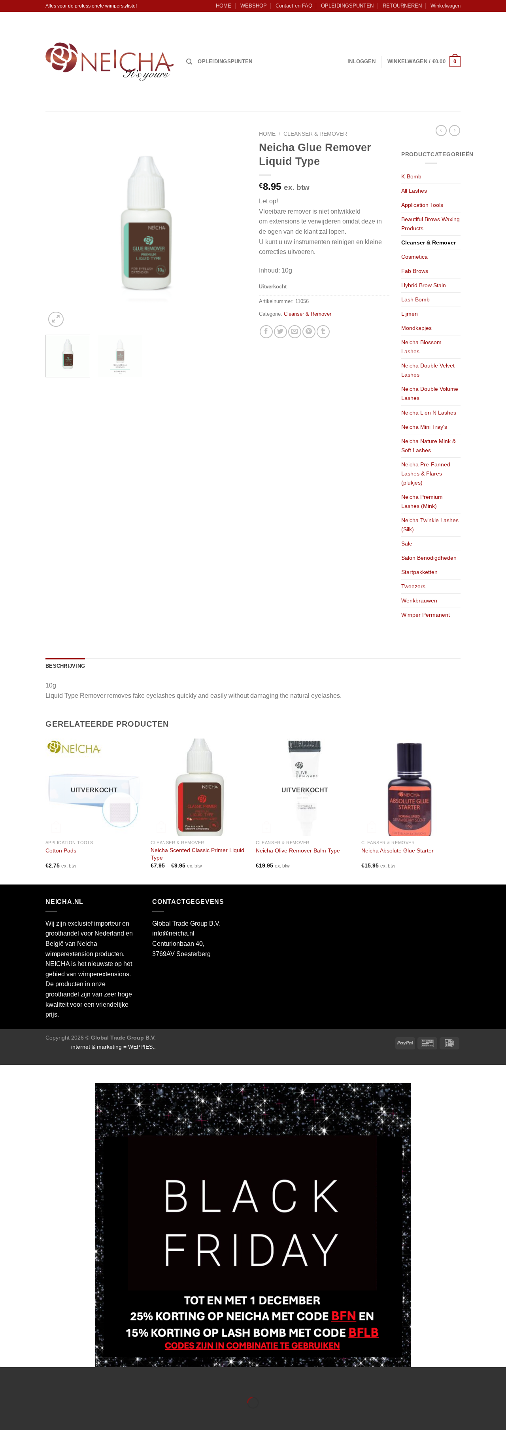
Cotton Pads (60, 850)
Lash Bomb (415, 299)
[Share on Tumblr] (323, 331)
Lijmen (409, 314)
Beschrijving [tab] (65, 666)
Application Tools (422, 205)
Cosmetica (414, 257)
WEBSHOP (253, 6)
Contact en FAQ (294, 6)
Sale (406, 543)
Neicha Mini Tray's (424, 427)
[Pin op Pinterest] (308, 331)
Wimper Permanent (425, 615)
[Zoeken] (189, 61)
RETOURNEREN (402, 6)
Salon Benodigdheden (429, 558)
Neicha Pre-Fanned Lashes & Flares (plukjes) (425, 473)
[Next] (233, 228)
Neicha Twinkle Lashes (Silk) (430, 524)
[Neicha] (109, 61)
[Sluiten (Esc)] (7, 1383)
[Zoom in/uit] (31, 1383)
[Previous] (59, 228)
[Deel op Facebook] (266, 331)
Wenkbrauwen (419, 600)
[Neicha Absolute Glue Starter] (410, 787)
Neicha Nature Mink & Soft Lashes (428, 445)
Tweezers (413, 586)
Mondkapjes (416, 328)
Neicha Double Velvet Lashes (428, 370)
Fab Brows (414, 271)
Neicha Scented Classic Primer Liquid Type (197, 854)
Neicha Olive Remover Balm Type (298, 850)
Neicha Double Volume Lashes (429, 393)
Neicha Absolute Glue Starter (397, 850)
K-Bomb (411, 176)
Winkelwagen (445, 6)
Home (267, 134)
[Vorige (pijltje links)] (7, 1416)
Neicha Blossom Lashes (421, 346)
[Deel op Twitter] (280, 331)
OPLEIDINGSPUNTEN (347, 6)
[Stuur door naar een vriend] (294, 331)
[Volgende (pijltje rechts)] (31, 1416)
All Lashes (414, 191)
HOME (223, 6)
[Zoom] (56, 319)
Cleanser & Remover (315, 134)
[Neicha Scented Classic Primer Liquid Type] (199, 787)
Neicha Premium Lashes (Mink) (422, 501)
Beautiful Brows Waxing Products (430, 223)
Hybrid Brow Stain (423, 285)
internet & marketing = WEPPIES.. (113, 1047)
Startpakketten (419, 572)
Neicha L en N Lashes (428, 412)
